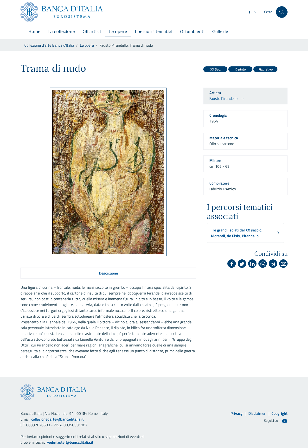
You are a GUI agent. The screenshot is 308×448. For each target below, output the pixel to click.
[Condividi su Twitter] (242, 263)
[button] (253, 12)
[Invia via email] (283, 263)
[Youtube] (285, 420)
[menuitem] (34, 31)
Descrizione (108, 273)
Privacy (237, 413)
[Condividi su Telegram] (273, 263)
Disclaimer (257, 413)
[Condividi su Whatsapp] (262, 263)
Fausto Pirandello (223, 98)
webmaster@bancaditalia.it (70, 442)
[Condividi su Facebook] (231, 263)
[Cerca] (282, 12)
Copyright (279, 413)
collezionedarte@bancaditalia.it (57, 419)
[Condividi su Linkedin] (252, 263)
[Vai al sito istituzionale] (61, 12)
